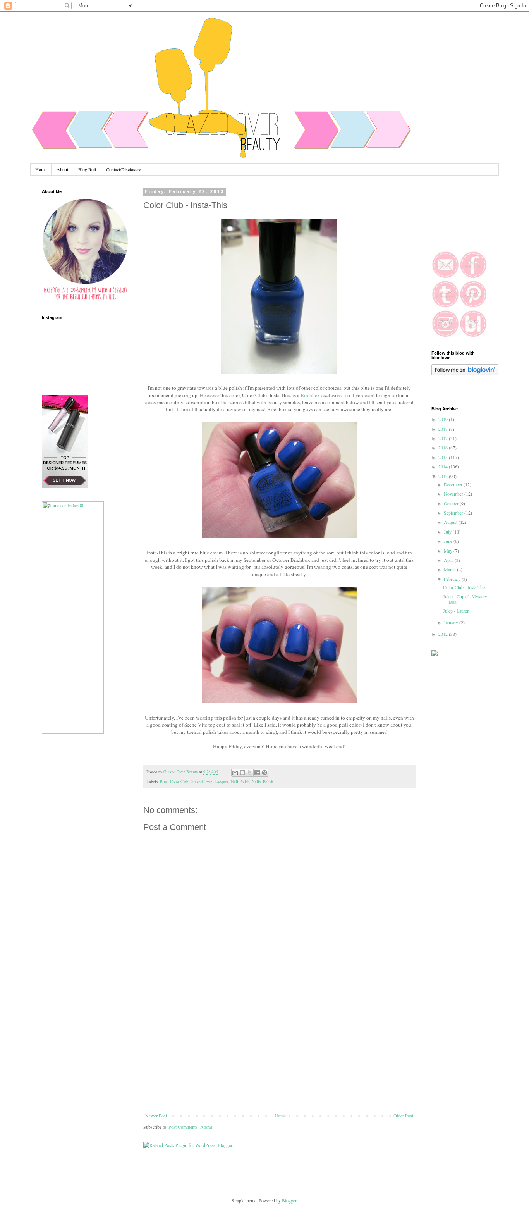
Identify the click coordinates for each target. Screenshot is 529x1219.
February (453, 579)
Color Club (179, 781)
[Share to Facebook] (257, 773)
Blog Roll (87, 169)
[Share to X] (250, 773)
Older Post (403, 1115)
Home (40, 169)
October (452, 503)
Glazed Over (201, 781)
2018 (443, 429)
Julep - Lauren (456, 611)
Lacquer (221, 781)
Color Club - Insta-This (464, 587)
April (449, 560)
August (451, 522)
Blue (164, 781)
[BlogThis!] (242, 773)
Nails (256, 781)
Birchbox (310, 395)
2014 (443, 466)
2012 (443, 634)
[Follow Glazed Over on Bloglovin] (464, 373)
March (450, 569)
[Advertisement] (279, 1054)
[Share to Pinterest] (264, 773)
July (448, 532)
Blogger (289, 1200)
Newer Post (156, 1115)
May (448, 551)
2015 (443, 457)
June (448, 541)
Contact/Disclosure (123, 169)
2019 (443, 419)
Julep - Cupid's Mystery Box (465, 599)
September (454, 513)
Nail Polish (240, 781)
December (454, 484)
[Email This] (235, 773)
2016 (443, 447)
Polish (268, 781)
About (62, 169)
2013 (443, 476)
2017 (443, 438)
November (454, 494)
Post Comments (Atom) (190, 1127)
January (451, 622)
